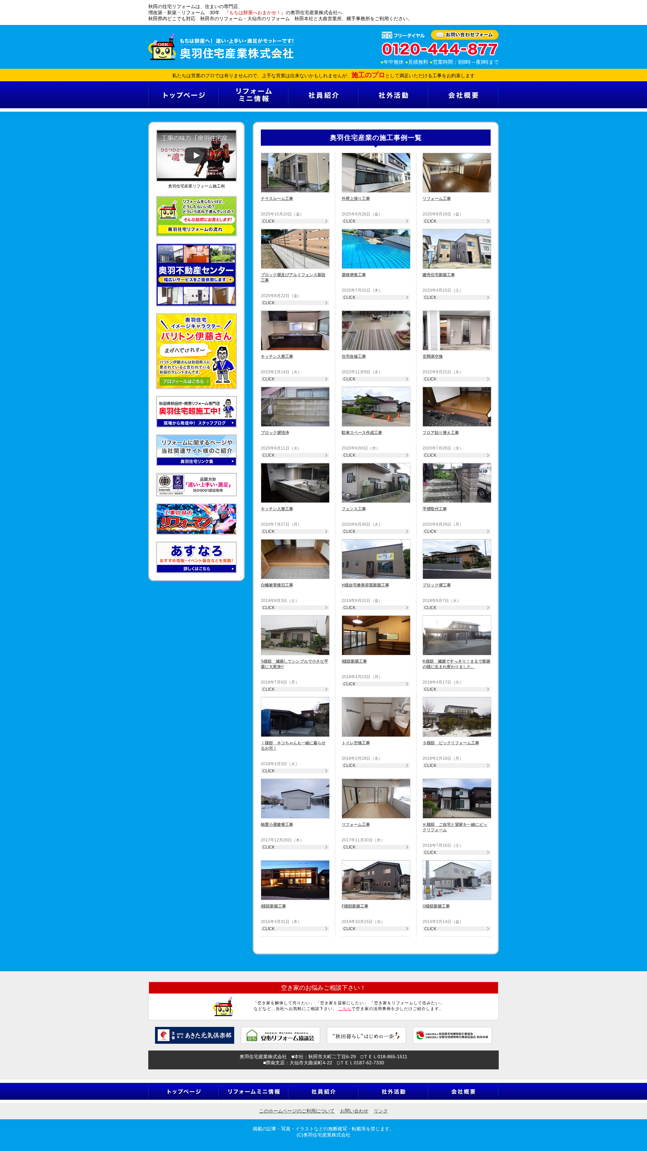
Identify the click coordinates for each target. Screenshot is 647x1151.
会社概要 (463, 94)
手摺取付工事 (435, 509)
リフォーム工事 (437, 198)
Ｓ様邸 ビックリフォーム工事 (451, 743)
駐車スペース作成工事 (362, 432)
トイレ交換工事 (356, 743)
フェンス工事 (354, 509)
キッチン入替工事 (277, 356)
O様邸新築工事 (436, 906)
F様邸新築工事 (355, 906)
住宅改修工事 (354, 356)
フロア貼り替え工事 (441, 432)
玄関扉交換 (433, 356)
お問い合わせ (354, 1111)
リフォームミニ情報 (253, 94)
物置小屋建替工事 (277, 824)
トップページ (183, 94)
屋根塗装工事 (354, 274)
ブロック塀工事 (437, 585)
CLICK (269, 221)
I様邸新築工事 (354, 661)
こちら (344, 1008)
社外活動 (393, 94)
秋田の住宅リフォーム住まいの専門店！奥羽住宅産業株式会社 (221, 46)
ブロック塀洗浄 (275, 432)
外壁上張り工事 (356, 198)
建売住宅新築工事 (439, 274)
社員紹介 (323, 94)
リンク (381, 1111)
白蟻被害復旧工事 (277, 585)
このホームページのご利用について (297, 1111)
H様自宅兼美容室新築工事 (365, 585)
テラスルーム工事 (277, 198)
